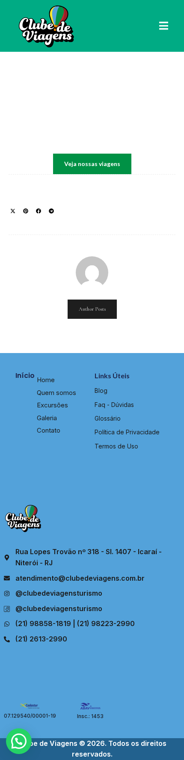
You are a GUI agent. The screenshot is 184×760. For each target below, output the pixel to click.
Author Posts (92, 309)
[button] (13, 211)
